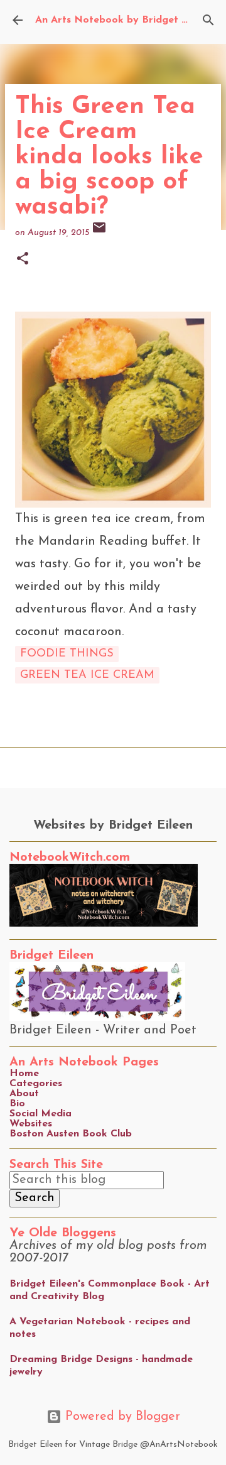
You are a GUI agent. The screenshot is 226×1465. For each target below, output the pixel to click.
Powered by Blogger (121, 1416)
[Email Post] (99, 232)
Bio (17, 1104)
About (24, 1094)
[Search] (208, 20)
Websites (30, 1124)
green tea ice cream (87, 675)
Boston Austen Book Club (70, 1134)
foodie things (67, 654)
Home (24, 1074)
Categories (35, 1084)
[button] (22, 260)
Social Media (40, 1114)
